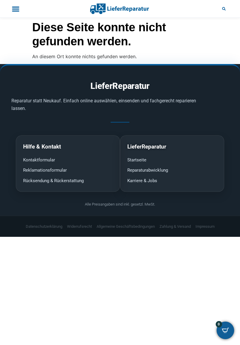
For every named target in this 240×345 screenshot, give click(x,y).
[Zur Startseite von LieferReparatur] (120, 9)
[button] (223, 8)
